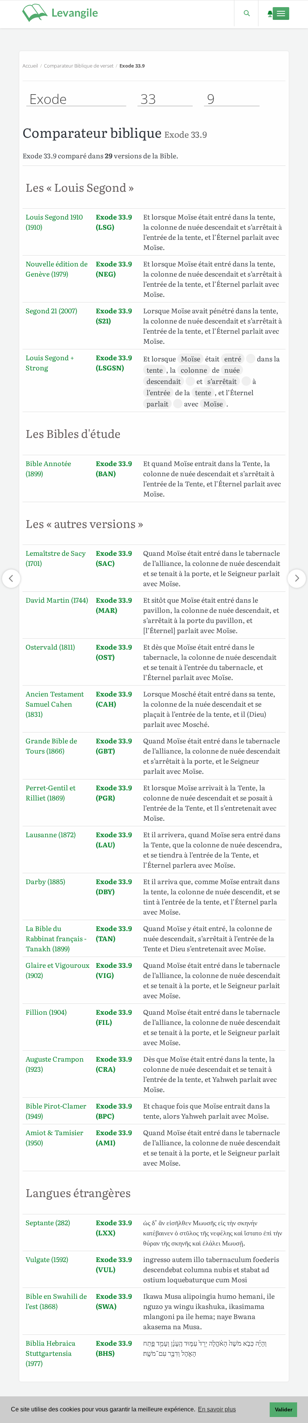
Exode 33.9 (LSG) (114, 222)
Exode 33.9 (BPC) (114, 1111)
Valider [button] (283, 1409)
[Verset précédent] (11, 578)
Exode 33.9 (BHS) (114, 1348)
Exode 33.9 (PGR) (114, 792)
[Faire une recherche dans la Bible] (246, 13)
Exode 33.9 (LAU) (114, 839)
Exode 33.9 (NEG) (114, 269)
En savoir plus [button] (217, 1409)
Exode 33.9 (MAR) (114, 605)
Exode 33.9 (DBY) (114, 886)
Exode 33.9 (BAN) (114, 468)
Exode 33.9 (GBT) (114, 746)
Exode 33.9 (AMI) (114, 1137)
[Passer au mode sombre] (270, 13)
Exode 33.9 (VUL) (114, 1264)
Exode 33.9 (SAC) (114, 558)
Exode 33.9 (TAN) (114, 933)
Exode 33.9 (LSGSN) (114, 362)
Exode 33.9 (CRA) (114, 1064)
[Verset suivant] (296, 578)
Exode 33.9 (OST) (114, 652)
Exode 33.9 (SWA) (114, 1301)
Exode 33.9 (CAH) (114, 699)
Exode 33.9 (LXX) (114, 1227)
